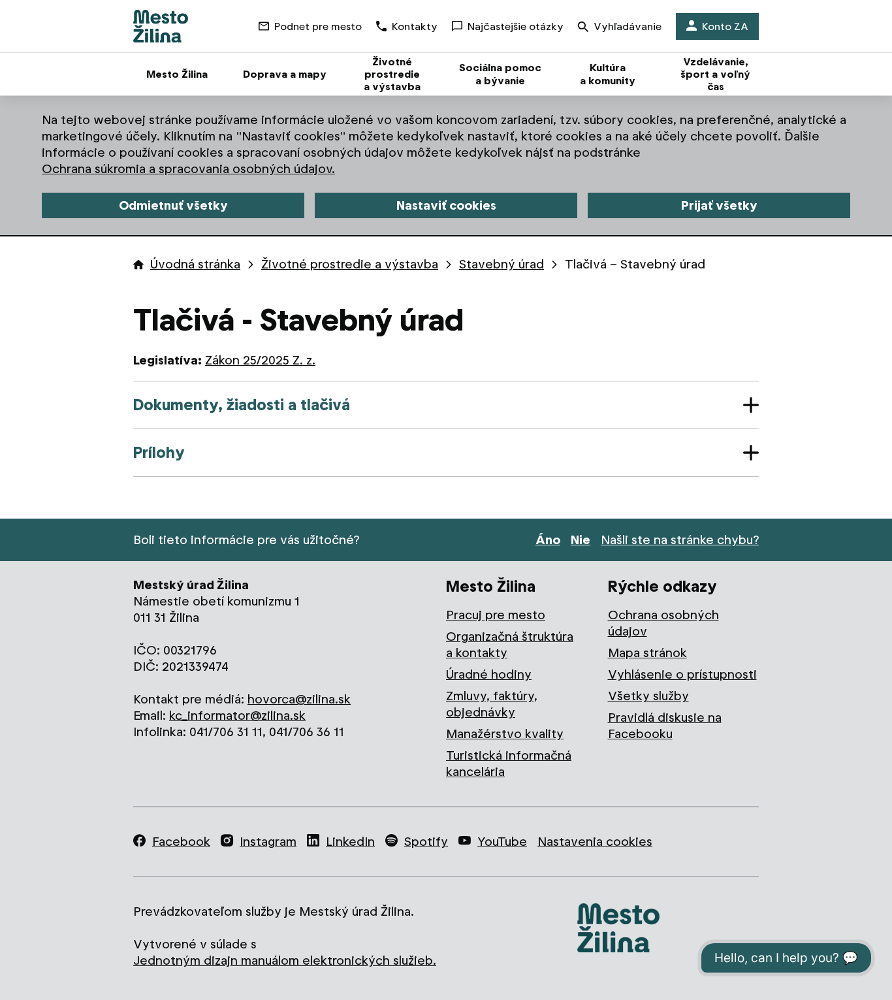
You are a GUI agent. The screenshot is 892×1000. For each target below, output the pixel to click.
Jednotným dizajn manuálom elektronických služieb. (284, 960)
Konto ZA (725, 26)
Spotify (426, 841)
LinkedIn (350, 841)
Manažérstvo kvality (505, 734)
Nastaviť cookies (446, 205)
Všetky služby (648, 696)
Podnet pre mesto (318, 26)
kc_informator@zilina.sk (237, 715)
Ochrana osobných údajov (663, 623)
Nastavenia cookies (594, 841)
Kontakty (415, 26)
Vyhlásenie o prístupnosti (682, 674)
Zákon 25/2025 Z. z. (260, 360)
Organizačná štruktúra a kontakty (509, 644)
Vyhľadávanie (627, 26)
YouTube (502, 841)
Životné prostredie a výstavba (349, 264)
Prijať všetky (719, 205)
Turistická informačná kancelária (508, 763)
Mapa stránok (647, 653)
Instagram (268, 841)
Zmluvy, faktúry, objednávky (491, 704)
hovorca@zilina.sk (299, 699)
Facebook (181, 841)
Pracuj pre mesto (495, 615)
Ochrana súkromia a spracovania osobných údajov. (188, 169)
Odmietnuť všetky (173, 205)
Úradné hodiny (489, 674)
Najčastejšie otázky (516, 26)
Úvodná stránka (195, 264)
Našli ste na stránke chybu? (680, 540)
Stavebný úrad (501, 264)
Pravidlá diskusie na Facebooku (665, 725)
